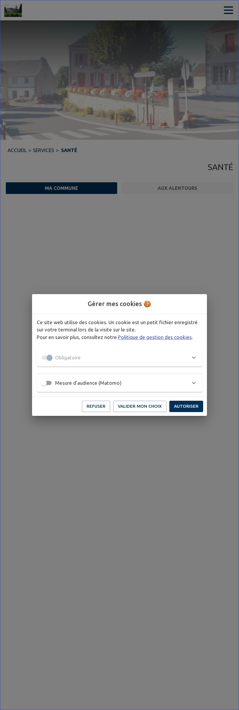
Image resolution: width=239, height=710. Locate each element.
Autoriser (186, 406)
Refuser (96, 406)
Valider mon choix (140, 406)
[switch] (43, 382)
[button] (119, 358)
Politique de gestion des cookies (155, 337)
